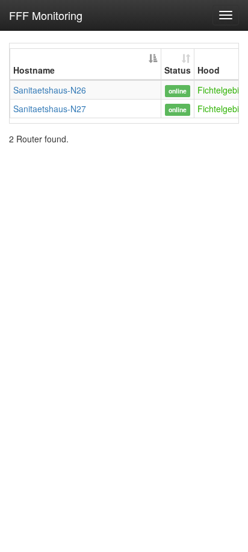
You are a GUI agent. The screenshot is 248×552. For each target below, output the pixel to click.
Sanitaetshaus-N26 (49, 90)
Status (177, 70)
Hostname (34, 70)
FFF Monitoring (45, 15)
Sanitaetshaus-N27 (49, 109)
